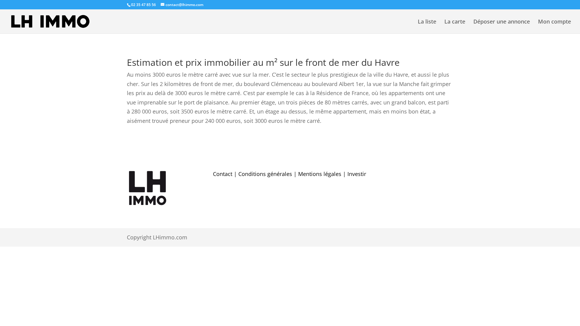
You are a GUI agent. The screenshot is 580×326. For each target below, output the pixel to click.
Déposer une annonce (501, 22)
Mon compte (554, 22)
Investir (356, 173)
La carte (454, 22)
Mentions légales (319, 173)
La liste (427, 22)
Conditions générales (265, 173)
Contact (222, 173)
